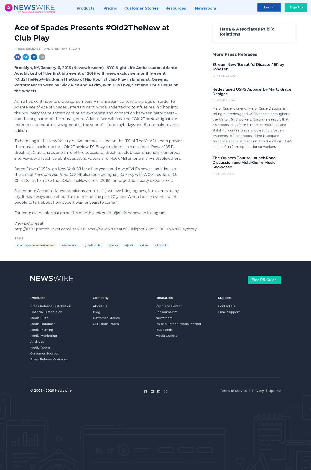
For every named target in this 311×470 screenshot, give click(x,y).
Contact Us (226, 306)
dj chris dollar (93, 245)
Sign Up (296, 7)
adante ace (69, 245)
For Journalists (167, 312)
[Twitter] (152, 391)
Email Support (229, 312)
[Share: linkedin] (34, 57)
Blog (96, 312)
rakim (144, 245)
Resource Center (169, 306)
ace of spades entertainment (35, 245)
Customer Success (44, 353)
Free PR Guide (264, 280)
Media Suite (39, 318)
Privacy (258, 391)
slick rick (161, 245)
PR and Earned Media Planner (178, 324)
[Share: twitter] (25, 57)
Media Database (43, 324)
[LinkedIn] (158, 391)
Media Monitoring (43, 335)
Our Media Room (106, 324)
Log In (269, 7)
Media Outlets (166, 335)
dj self (129, 245)
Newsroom (164, 318)
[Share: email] (42, 57)
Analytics (37, 341)
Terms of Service (233, 391)
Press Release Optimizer (49, 359)
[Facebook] (145, 391)
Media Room (40, 347)
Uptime (274, 391)
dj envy (113, 245)
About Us (100, 306)
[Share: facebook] (17, 57)
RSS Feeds (164, 329)
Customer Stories (106, 318)
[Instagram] (165, 391)
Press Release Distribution (50, 306)
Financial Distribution (46, 312)
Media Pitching (41, 329)
